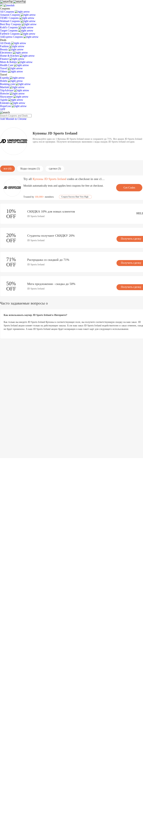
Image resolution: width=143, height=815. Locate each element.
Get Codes (129, 187)
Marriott (5, 87)
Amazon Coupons (10, 14)
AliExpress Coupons (12, 36)
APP (2, 109)
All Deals (5, 43)
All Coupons (7, 11)
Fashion (4, 46)
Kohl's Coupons (9, 27)
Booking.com (8, 84)
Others (4, 71)
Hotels (4, 80)
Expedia (5, 77)
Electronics (6, 52)
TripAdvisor (7, 90)
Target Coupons (9, 30)
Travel (4, 68)
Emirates (5, 102)
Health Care (7, 65)
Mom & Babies (9, 62)
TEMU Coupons (9, 17)
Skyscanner (6, 96)
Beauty (4, 49)
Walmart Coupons (10, 21)
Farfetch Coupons (10, 33)
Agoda (4, 99)
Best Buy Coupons (11, 24)
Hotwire (5, 93)
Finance (4, 58)
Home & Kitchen (10, 55)
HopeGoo (6, 106)
